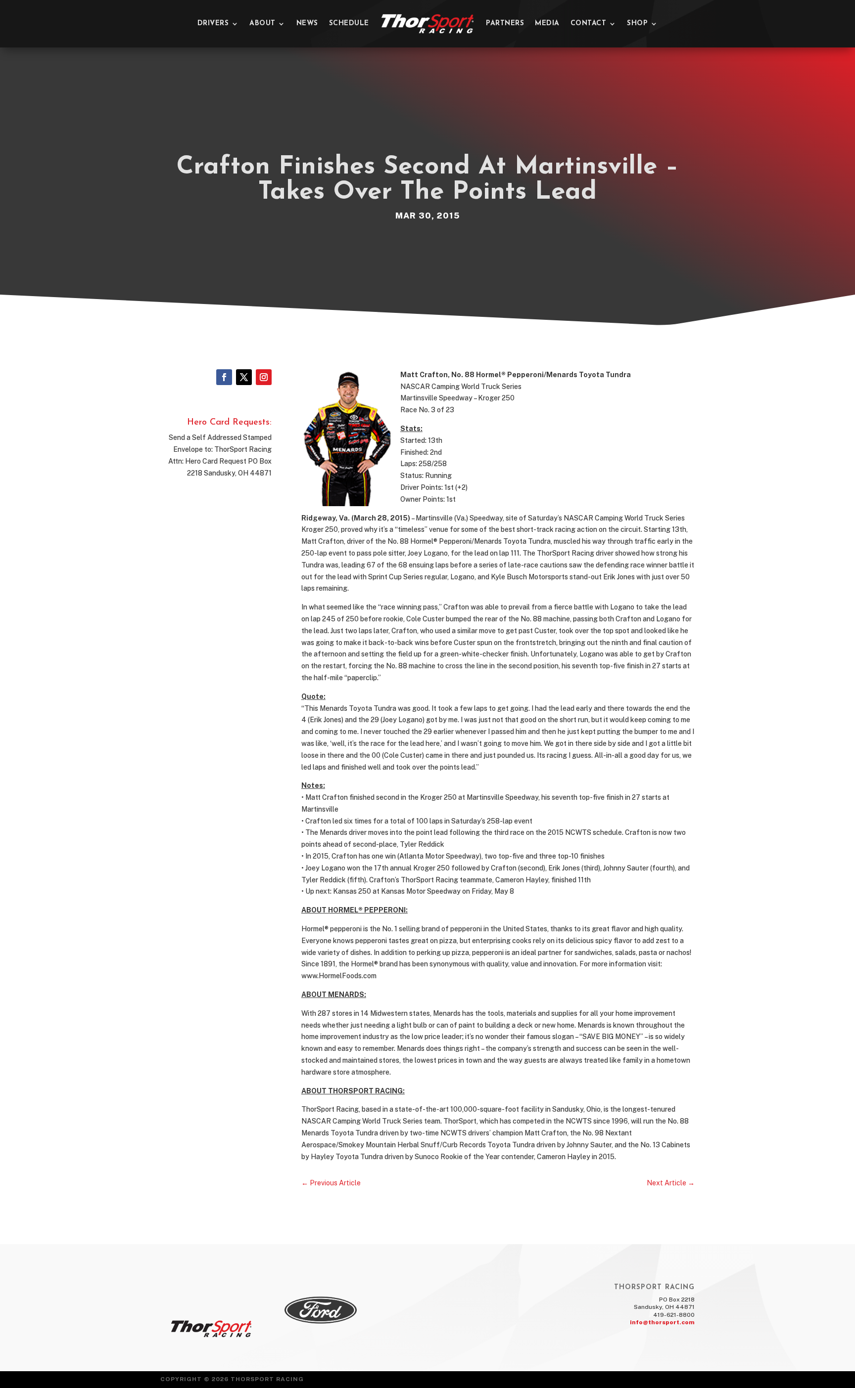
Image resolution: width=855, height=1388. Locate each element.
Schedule (349, 23)
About (262, 23)
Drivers (213, 23)
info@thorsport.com (662, 1322)
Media (547, 23)
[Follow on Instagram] (264, 377)
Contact (588, 23)
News (307, 23)
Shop (637, 23)
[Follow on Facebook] (224, 377)
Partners (505, 23)
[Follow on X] (244, 377)
